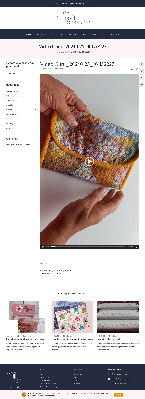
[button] (89, 161)
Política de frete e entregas (49, 387)
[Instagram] (10, 387)
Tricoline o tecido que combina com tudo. (72, 339)
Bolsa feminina (12, 91)
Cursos (9, 109)
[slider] (88, 246)
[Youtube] (18, 387)
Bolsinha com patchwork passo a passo (25, 339)
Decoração (11, 114)
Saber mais (50, 396)
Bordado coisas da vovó (108, 339)
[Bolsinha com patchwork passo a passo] (27, 317)
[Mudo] (132, 247)
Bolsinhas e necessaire (15, 96)
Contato (77, 384)
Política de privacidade (48, 384)
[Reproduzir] (43, 247)
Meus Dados (44, 377)
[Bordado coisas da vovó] (118, 317)
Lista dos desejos (46, 381)
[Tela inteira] (136, 247)
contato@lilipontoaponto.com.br (123, 379)
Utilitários (10, 128)
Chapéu (9, 105)
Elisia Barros (58, 69)
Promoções (11, 123)
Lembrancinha (12, 119)
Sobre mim (78, 374)
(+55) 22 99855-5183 (119, 374)
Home (57, 52)
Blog (75, 381)
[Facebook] (6, 387)
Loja (41, 374)
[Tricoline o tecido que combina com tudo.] (72, 317)
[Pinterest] (14, 387)
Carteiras (10, 100)
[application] (89, 161)
